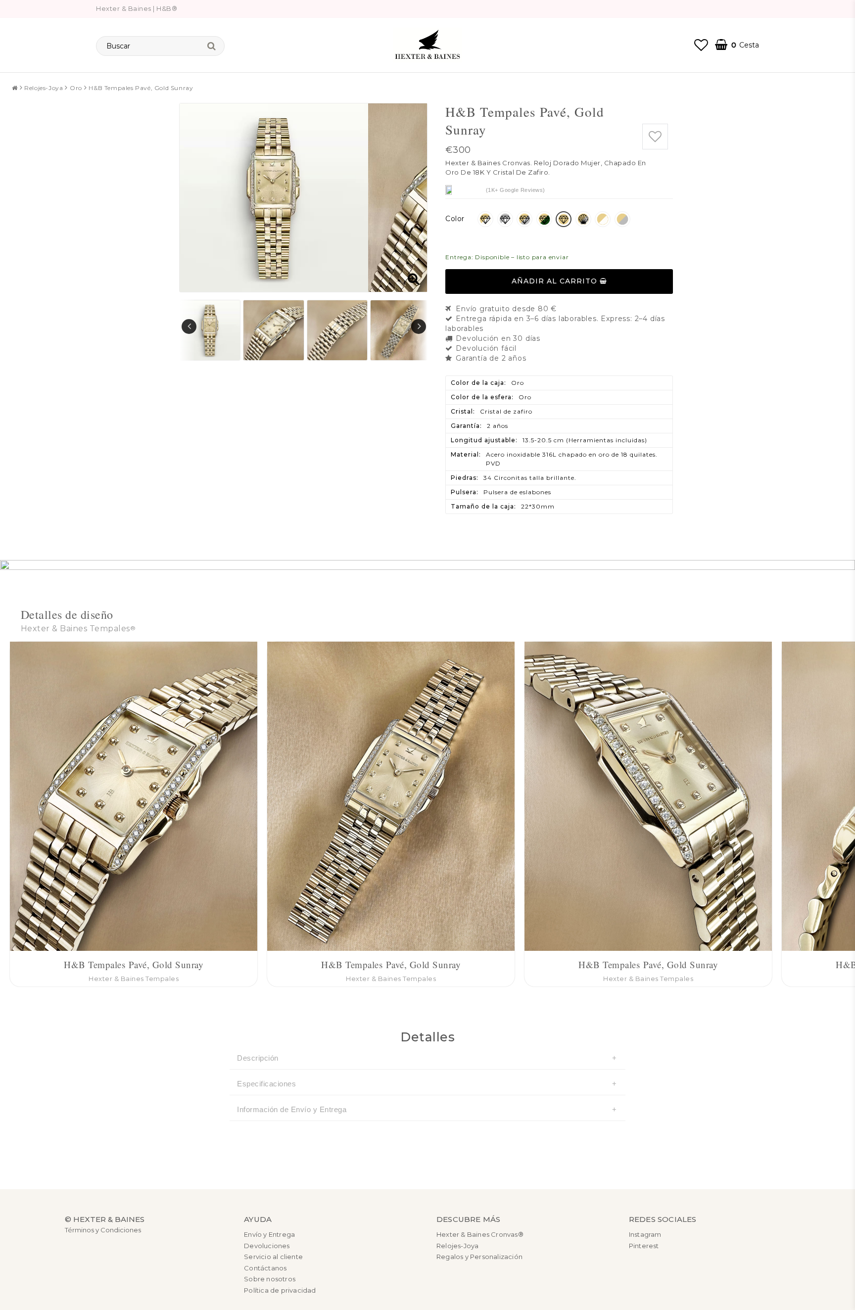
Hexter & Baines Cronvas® (479, 1234)
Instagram (645, 1234)
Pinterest (644, 1246)
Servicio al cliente (273, 1257)
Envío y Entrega (269, 1234)
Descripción (258, 1058)
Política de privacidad (280, 1290)
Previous (189, 326)
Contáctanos (265, 1268)
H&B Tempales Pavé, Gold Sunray (141, 88)
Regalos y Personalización (479, 1257)
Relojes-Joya (43, 88)
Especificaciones (266, 1083)
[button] (701, 45)
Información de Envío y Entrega (291, 1109)
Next (418, 326)
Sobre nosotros (269, 1279)
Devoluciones (266, 1246)
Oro (76, 88)
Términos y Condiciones (103, 1230)
